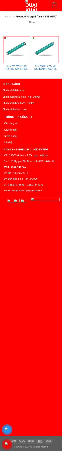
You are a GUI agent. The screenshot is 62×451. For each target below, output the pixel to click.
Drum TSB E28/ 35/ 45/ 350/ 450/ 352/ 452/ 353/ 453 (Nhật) (16, 67)
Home (8, 16)
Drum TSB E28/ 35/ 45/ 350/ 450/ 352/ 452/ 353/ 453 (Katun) (45, 67)
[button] (7, 5)
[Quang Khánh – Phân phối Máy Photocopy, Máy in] (31, 5)
